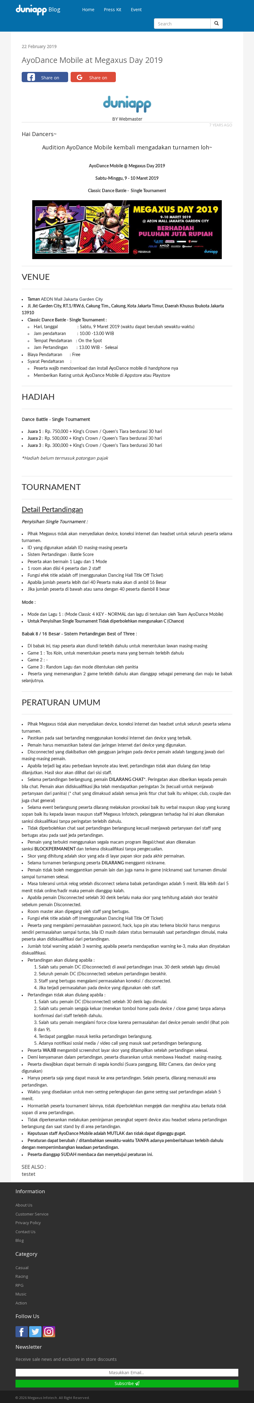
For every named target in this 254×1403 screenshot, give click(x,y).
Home (88, 9)
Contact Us (25, 1231)
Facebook (21, 1332)
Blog (19, 1240)
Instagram (49, 1332)
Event (136, 9)
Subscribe (125, 1383)
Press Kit (112, 9)
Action (21, 1303)
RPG (19, 1285)
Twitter (35, 1332)
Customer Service (32, 1214)
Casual (21, 1267)
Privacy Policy (28, 1222)
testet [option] (39, 1174)
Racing (21, 1276)
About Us (24, 1205)
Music (20, 1294)
